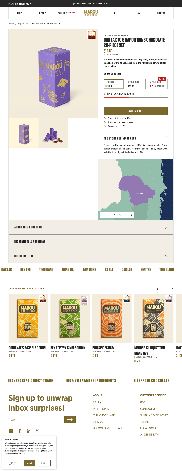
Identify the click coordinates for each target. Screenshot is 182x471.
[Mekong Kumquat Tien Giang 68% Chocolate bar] (153, 318)
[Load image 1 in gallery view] (23, 133)
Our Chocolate (104, 415)
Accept (29, 463)
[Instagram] (11, 431)
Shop (20, 13)
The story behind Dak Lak (120, 138)
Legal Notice (149, 428)
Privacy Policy (19, 453)
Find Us (98, 421)
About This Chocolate (28, 227)
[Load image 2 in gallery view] (53, 133)
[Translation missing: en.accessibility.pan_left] (126, 215)
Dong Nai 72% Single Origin (27, 347)
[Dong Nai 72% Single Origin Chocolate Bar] (28, 318)
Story (43, 13)
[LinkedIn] (28, 431)
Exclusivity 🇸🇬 (66, 13)
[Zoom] (92, 112)
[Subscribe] (70, 419)
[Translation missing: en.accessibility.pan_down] (120, 215)
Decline (44, 463)
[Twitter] (37, 431)
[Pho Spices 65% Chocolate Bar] (112, 318)
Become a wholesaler (109, 428)
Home (11, 24)
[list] (53, 73)
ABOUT (97, 395)
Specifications (24, 256)
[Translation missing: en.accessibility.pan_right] (131, 215)
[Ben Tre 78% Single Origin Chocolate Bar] (70, 318)
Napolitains (23, 24)
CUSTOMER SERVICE (153, 395)
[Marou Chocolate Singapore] (91, 13)
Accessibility (149, 434)
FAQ (142, 402)
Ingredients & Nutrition (30, 241)
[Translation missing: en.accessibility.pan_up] (114, 215)
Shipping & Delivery (154, 415)
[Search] (115, 13)
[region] (91, 3)
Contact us (148, 409)
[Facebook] (19, 431)
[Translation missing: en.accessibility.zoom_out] (103, 215)
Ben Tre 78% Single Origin (67, 347)
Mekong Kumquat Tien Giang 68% (149, 350)
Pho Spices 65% (103, 347)
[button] (159, 289)
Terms (144, 421)
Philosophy (101, 409)
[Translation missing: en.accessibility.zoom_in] (109, 215)
